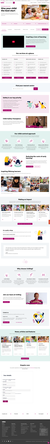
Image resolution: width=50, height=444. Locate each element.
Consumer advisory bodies (33, 431)
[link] (7, 23)
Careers (16, 0)
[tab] (4, 29)
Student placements (32, 430)
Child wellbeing (23, 433)
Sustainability (13, 430)
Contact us (29, 0)
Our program (39, 2)
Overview (32, 2)
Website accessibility (45, 441)
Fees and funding (44, 2)
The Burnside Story (13, 431)
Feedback (49, 222)
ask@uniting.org (43, 434)
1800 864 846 (32, 367)
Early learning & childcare (5, 428)
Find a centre (47, 2)
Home (1, 0)
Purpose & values (13, 424)
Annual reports (13, 429)
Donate (31, 424)
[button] (48, 443)
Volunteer (31, 429)
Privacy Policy (33, 441)
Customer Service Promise (39, 441)
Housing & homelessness (5, 436)
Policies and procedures (14, 435)
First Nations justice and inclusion (25, 426)
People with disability (4, 431)
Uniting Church (13, 428)
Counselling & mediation (5, 429)
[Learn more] (2, 219)
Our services (3, 424)
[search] (14, 3)
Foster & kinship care (4, 430)
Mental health (4, 435)
